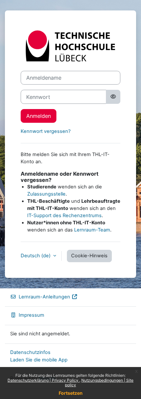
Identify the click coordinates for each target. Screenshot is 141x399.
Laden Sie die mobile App (39, 360)
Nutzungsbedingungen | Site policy (99, 382)
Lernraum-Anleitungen (44, 297)
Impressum (31, 315)
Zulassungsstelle (46, 194)
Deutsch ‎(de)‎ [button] (36, 256)
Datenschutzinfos (30, 352)
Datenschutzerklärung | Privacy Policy (43, 380)
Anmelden (38, 116)
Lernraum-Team (92, 230)
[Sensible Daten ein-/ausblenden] (113, 97)
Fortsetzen (71, 393)
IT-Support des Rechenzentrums (64, 215)
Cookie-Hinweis (89, 256)
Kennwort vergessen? (45, 131)
